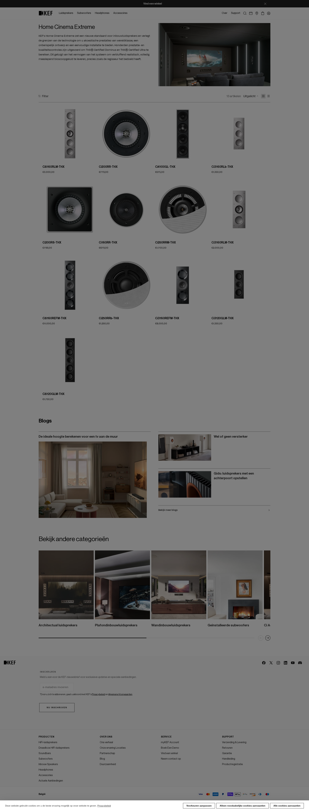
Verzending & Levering (234, 742)
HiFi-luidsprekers (48, 742)
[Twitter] (271, 663)
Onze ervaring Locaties (113, 748)
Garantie (227, 753)
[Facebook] (264, 663)
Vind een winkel (169, 753)
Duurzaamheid (108, 764)
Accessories (46, 775)
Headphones (46, 769)
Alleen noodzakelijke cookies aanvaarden (242, 805)
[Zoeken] (245, 13)
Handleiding (228, 759)
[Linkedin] (285, 663)
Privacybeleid (104, 805)
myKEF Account (170, 742)
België (42, 794)
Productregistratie (232, 764)
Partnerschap (107, 753)
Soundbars (45, 753)
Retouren (227, 748)
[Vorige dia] (47, 133)
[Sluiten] (265, 3)
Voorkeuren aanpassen (199, 805)
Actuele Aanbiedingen (51, 780)
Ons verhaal (106, 742)
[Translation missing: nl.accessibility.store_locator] (256, 13)
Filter (45, 96)
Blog (102, 759)
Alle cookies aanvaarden (286, 805)
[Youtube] (293, 663)
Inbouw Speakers (48, 764)
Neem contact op (171, 759)
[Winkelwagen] (262, 13)
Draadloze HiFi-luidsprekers (54, 748)
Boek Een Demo (170, 748)
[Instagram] (278, 663)
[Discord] (300, 663)
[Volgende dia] (92, 133)
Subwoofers (46, 759)
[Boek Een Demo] (251, 13)
